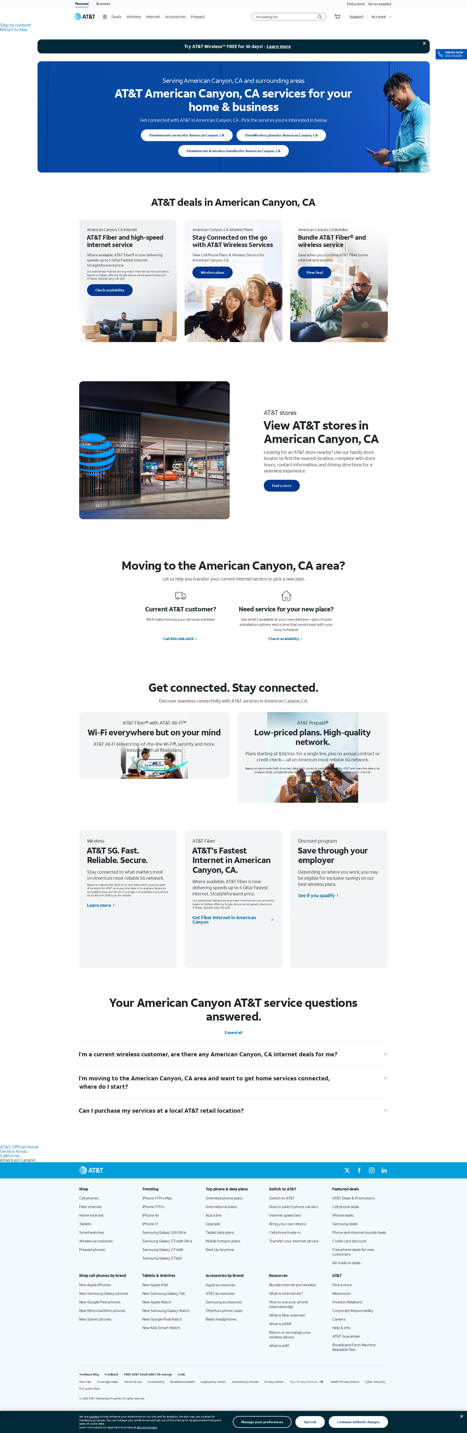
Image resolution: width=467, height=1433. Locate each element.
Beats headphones (221, 1319)
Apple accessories (220, 1284)
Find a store (356, 3)
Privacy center (274, 1382)
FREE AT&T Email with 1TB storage (148, 1374)
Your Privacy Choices (304, 1382)
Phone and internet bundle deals (359, 1232)
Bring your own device (287, 1223)
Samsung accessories (224, 1301)
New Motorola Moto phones (102, 1310)
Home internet (91, 1215)
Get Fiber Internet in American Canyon (224, 919)
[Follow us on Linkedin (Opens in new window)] (384, 1170)
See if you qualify (316, 895)
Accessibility (156, 1382)
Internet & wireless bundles (233, 150)
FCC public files (89, 1388)
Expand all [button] (233, 1032)
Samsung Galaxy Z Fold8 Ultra (167, 1240)
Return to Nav (13, 29)
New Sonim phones (95, 1319)
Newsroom (341, 1293)
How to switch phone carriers (293, 1206)
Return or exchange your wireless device (290, 1334)
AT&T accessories (220, 1293)
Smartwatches (91, 1232)
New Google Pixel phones (100, 1301)
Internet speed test (285, 1215)
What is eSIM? (280, 1323)
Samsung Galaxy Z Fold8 (162, 1249)
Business (103, 3)
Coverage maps (107, 1382)
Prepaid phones (92, 1249)
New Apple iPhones (95, 1284)
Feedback (111, 1374)
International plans (221, 1206)
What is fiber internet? (287, 1315)
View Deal (314, 272)
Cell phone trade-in (285, 1232)
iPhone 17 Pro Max (157, 1198)
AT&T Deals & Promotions (353, 1198)
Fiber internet (90, 1206)
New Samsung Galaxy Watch (166, 1310)
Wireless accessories (96, 1240)
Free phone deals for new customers (353, 1252)
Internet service (186, 135)
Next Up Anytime (220, 1249)
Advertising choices (245, 1382)
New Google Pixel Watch (162, 1319)
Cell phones (88, 1198)
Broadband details (182, 1382)
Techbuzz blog (89, 1374)
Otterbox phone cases (224, 1310)
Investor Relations (347, 1301)
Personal (81, 3)
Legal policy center (213, 1382)
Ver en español (379, 3)
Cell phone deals (345, 1206)
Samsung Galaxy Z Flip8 (162, 1258)
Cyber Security (375, 1382)
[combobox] (285, 16)
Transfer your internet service (293, 1240)
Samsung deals (345, 1223)
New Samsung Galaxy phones (103, 1293)
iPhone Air (150, 1215)
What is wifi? (279, 1345)
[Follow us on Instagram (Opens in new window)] (371, 1170)
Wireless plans (281, 135)
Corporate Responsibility (352, 1310)
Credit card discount (349, 1240)
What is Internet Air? (286, 1293)
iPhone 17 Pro (153, 1206)
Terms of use (133, 1382)
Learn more (279, 46)
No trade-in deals (346, 1262)
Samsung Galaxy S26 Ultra (164, 1232)
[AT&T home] (84, 16)
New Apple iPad (155, 1284)
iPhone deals (342, 1215)
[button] (105, 17)
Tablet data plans (220, 1232)
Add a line (214, 1215)
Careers (338, 1319)
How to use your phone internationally (288, 1304)
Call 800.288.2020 (178, 638)
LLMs (181, 1374)
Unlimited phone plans (224, 1198)
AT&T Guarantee (346, 1336)
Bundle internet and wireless (292, 1284)
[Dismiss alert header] (424, 43)
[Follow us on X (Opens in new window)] (347, 1170)
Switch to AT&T (282, 1198)
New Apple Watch (157, 1301)
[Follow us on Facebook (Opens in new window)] (359, 1170)
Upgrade (213, 1223)
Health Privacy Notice (344, 1382)
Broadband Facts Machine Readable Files (354, 1347)
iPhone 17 (150, 1223)
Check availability (109, 290)
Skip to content (15, 25)
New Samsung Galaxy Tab (163, 1293)
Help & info (341, 1327)
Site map (85, 1382)
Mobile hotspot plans (223, 1240)
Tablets (85, 1223)
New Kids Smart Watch (161, 1327)
